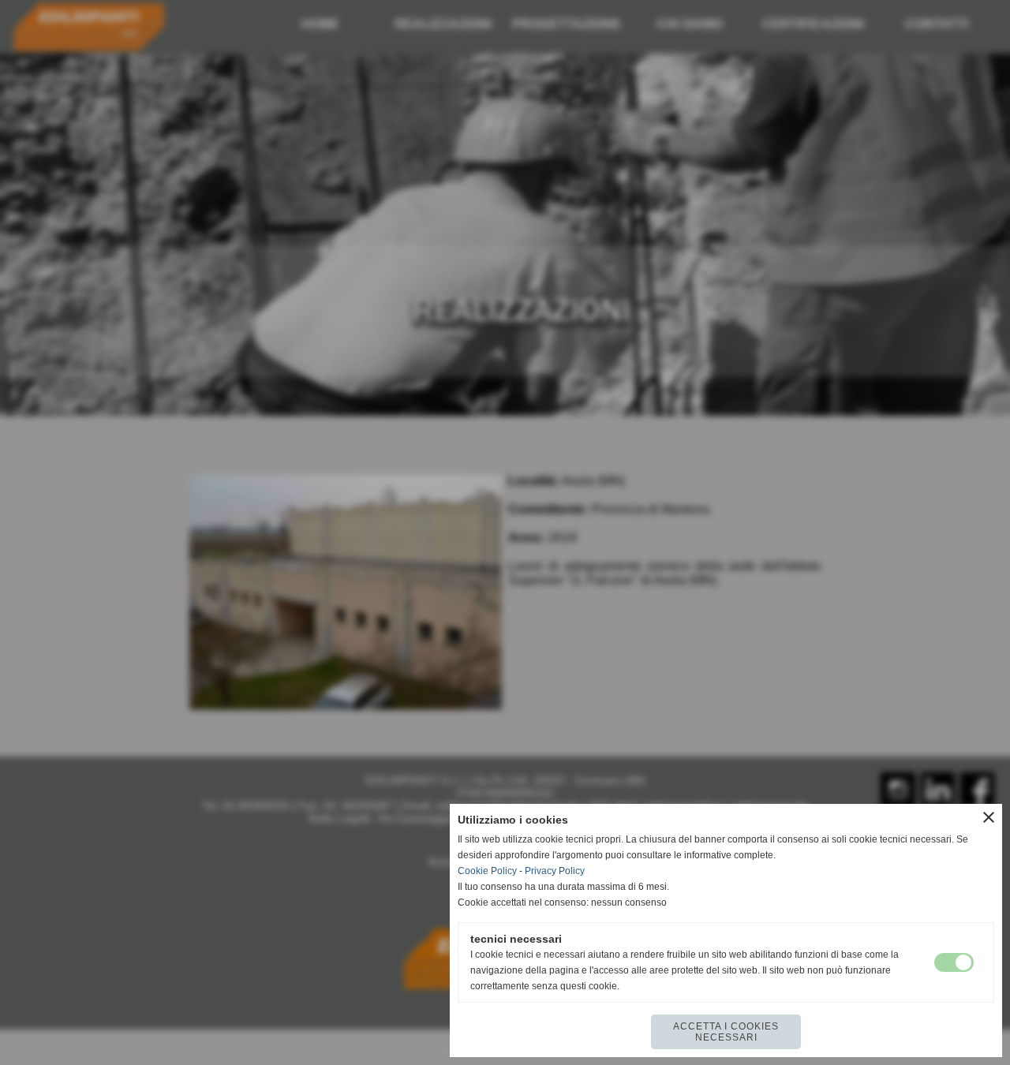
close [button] (988, 817)
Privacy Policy (555, 870)
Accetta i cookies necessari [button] (726, 1032)
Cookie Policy (487, 870)
